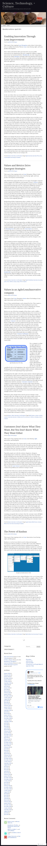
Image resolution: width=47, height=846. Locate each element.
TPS (21, 281)
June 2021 (6, 689)
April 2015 (6, 752)
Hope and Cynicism (8, 656)
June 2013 (6, 782)
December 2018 (7, 716)
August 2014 (6, 764)
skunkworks (7, 272)
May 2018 (6, 726)
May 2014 (6, 769)
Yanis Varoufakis (29, 662)
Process (24, 417)
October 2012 (7, 790)
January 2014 (7, 776)
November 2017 (7, 734)
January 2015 (7, 756)
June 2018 (6, 724)
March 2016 (6, 745)
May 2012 (6, 796)
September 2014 (7, 763)
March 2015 (6, 753)
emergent (16, 56)
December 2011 (7, 804)
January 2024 (7, 679)
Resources (28, 417)
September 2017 (7, 736)
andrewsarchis (29, 661)
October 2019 (7, 708)
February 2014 (7, 774)
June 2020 (6, 700)
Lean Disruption (23, 45)
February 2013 (7, 785)
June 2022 (6, 686)
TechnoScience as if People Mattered (34, 664)
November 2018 (7, 718)
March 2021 (6, 691)
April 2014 (6, 771)
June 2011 (6, 814)
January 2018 (7, 732)
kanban (29, 634)
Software (11, 281)
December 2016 (7, 742)
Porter (8, 281)
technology (36, 417)
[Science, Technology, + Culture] (23, 18)
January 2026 (7, 673)
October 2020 (7, 697)
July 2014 (6, 766)
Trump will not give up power (11, 664)
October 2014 (7, 761)
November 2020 (8, 695)
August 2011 (6, 811)
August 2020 (7, 699)
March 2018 (6, 729)
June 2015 (6, 748)
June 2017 (6, 737)
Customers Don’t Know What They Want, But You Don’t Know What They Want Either (22, 429)
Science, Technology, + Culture (19, 5)
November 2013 (7, 779)
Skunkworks (26, 55)
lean (41, 155)
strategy (18, 281)
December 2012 (7, 787)
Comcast (13, 321)
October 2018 (7, 720)
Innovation (13, 155)
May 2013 (6, 784)
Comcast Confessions (22, 333)
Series (24, 298)
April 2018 (6, 728)
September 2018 (7, 721)
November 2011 (7, 806)
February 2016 (7, 747)
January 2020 (7, 707)
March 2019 (6, 713)
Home (4, 25)
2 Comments (18, 157)
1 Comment (24, 281)
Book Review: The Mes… (13, 825)
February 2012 (7, 801)
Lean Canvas (28, 228)
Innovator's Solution (17, 417)
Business (9, 155)
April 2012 (6, 798)
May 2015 (6, 750)
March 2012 (6, 800)
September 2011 (7, 809)
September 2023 (8, 683)
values (40, 417)
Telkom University (12, 836)
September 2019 (7, 710)
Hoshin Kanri (30, 280)
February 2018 (7, 731)
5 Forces (35, 182)
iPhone (5, 523)
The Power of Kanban (15, 531)
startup (14, 281)
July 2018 (6, 723)
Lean (25, 47)
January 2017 (7, 740)
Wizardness (28, 659)
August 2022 (7, 684)
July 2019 (6, 711)
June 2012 (6, 795)
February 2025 (7, 675)
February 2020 (7, 705)
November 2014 (7, 760)
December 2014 (7, 758)
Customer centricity (27, 381)
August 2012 (6, 792)
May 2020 (6, 702)
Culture (12, 415)
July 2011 (6, 812)
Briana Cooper (11, 821)
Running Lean (10, 228)
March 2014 (6, 772)
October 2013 (7, 780)
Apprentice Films (30, 665)
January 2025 (7, 676)
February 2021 (7, 692)
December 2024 (7, 678)
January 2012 (7, 803)
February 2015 (7, 755)
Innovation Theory (36, 155)
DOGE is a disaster (8, 659)
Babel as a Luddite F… (12, 829)
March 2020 (7, 703)
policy (5, 281)
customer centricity (38, 415)
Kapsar (15, 42)
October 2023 (7, 681)
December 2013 (7, 777)
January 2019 (7, 715)
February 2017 (7, 739)
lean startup (13, 157)
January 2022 (7, 687)
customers (6, 417)
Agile (27, 155)
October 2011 (7, 808)
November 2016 (7, 744)
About (8, 25)
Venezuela (6, 658)
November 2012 (7, 788)
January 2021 (7, 694)
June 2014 (6, 768)
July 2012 (6, 793)
